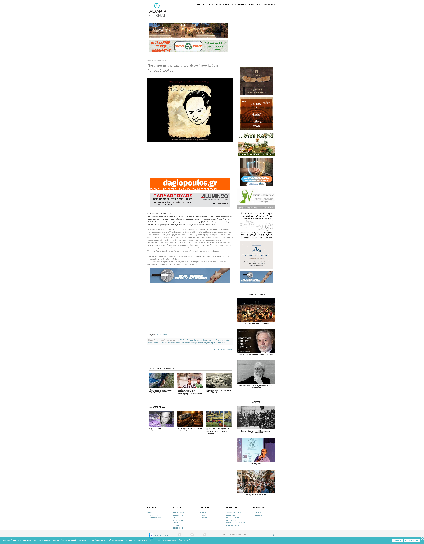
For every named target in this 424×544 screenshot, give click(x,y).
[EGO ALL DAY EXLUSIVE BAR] (188, 31)
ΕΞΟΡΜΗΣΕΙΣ (178, 528)
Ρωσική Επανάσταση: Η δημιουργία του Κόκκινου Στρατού (256, 431)
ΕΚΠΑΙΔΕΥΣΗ (178, 515)
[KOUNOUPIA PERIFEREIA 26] (256, 173)
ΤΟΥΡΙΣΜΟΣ (204, 518)
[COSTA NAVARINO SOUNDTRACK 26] (256, 115)
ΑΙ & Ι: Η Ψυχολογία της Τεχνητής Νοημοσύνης (190, 429)
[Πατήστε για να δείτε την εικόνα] (190, 110)
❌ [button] (422, 539)
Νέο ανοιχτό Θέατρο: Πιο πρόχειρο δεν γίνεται (158, 429)
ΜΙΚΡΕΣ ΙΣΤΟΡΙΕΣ (232, 525)
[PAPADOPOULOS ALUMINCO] (190, 201)
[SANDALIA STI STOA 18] (256, 82)
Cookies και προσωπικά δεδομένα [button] (168, 540)
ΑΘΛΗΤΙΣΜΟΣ (231, 520)
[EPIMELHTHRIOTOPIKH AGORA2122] (190, 277)
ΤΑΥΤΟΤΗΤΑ (257, 512)
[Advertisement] (190, 160)
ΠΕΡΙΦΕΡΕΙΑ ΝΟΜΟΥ (154, 518)
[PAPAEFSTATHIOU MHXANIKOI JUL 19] (256, 256)
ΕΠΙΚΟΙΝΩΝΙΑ (257, 515)
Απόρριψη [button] (397, 540)
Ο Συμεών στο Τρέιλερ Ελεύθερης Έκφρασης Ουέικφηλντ (256, 386)
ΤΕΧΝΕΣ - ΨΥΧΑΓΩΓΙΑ (234, 512)
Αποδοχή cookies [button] (412, 540)
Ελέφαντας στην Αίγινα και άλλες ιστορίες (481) (218, 391)
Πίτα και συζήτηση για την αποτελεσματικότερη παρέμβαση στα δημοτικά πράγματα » (194, 343)
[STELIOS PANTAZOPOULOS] (256, 226)
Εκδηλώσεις (162, 335)
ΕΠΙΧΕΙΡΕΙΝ (204, 515)
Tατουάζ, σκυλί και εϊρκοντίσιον (256, 495)
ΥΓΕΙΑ (175, 518)
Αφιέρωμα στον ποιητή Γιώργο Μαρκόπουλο (256, 354)
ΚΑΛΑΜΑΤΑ (151, 512)
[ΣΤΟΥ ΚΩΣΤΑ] (256, 145)
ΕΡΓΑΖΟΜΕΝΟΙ (178, 512)
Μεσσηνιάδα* (256, 464)
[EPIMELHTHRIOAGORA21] (256, 278)
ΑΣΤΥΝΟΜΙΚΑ (178, 520)
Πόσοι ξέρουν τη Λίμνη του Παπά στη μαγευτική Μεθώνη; (161, 391)
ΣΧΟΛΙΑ (176, 525)
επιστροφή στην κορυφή (223, 349)
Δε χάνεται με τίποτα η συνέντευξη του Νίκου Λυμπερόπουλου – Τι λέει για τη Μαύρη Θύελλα (190, 392)
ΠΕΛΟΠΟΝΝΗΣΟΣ (153, 515)
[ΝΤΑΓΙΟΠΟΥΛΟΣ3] (190, 185)
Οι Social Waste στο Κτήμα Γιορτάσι (256, 323)
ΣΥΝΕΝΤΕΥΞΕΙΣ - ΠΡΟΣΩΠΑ (236, 523)
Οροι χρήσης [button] (188, 540)
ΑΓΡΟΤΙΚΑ (203, 512)
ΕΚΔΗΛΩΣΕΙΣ (231, 515)
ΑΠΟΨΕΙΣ (176, 523)
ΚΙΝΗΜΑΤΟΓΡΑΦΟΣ (233, 518)
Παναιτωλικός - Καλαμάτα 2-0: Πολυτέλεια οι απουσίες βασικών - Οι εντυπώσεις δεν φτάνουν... (217, 431)
